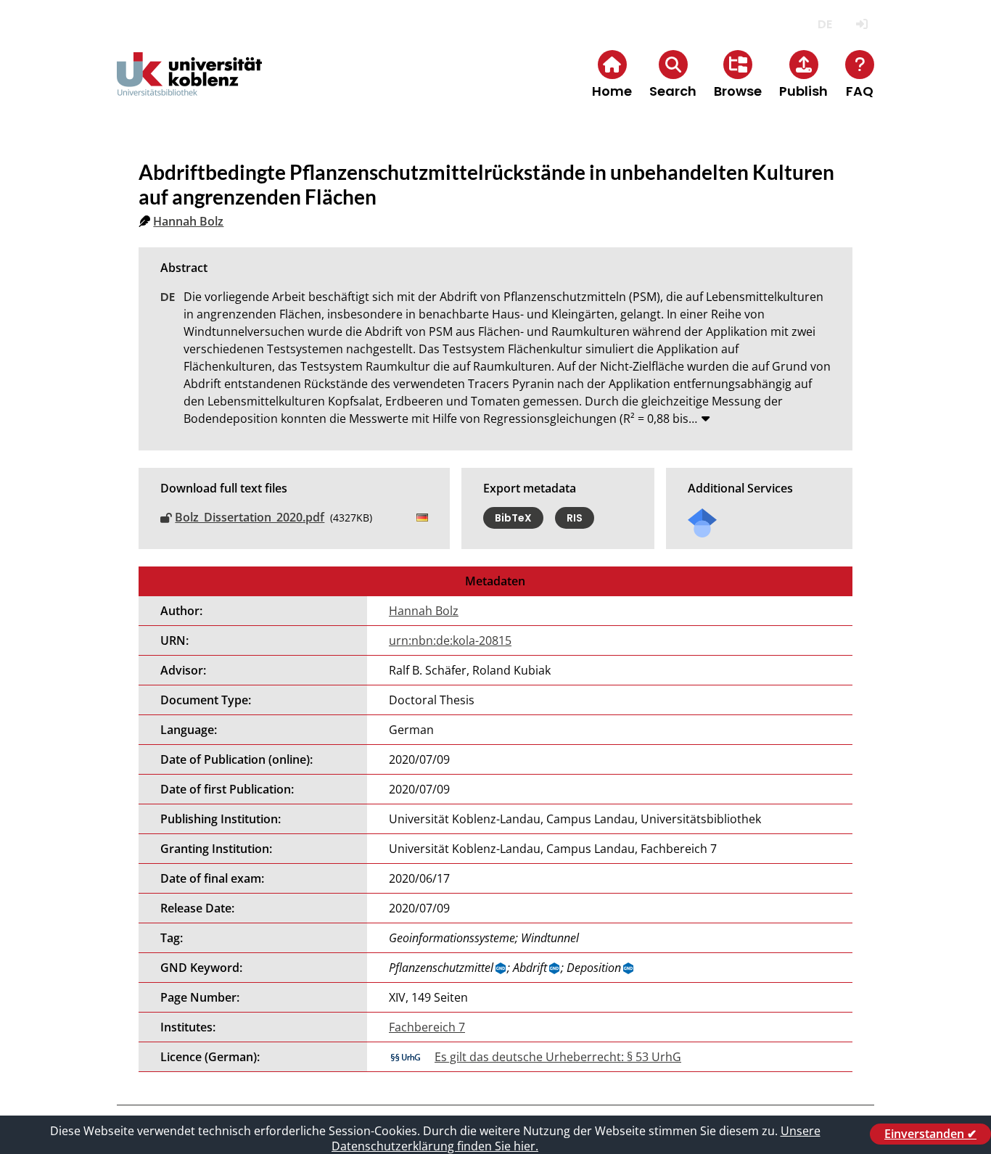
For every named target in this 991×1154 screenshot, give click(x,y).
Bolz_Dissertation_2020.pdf (249, 517)
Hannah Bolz (188, 221)
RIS (575, 518)
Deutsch (824, 24)
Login (861, 24)
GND (501, 968)
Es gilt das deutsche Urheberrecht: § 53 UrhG (558, 1057)
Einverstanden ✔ (930, 1134)
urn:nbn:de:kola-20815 (450, 640)
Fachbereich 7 (427, 1027)
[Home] (189, 86)
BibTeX (513, 518)
